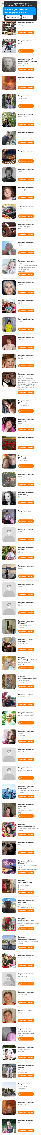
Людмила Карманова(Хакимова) (27, 938)
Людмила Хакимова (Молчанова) (26, 494)
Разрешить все (13, 17)
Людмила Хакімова (25, 1121)
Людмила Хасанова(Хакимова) (26, 920)
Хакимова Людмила (26, 319)
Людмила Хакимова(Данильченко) (27, 659)
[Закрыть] (33, 9)
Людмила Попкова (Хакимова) (25, 402)
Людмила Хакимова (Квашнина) (26, 805)
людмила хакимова (25, 114)
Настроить (27, 17)
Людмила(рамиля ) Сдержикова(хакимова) (27, 60)
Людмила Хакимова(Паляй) (25, 882)
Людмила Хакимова (26, 22)
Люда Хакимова (24, 511)
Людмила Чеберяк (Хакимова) (25, 862)
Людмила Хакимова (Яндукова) (26, 622)
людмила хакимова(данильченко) (27, 677)
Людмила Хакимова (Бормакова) (26, 787)
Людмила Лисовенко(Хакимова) (26, 825)
